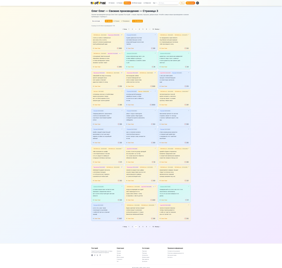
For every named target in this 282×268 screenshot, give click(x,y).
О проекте (119, 259)
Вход (182, 3)
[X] (97, 255)
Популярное (126, 21)
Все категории (96, 21)
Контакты (170, 257)
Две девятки (145, 259)
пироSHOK (113, 53)
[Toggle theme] (197, 2)
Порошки (131, 35)
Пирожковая (113, 35)
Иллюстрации (138, 3)
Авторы (128, 3)
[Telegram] (100, 255)
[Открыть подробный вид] (122, 34)
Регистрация (190, 3)
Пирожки (144, 251)
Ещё (154, 3)
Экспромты (145, 255)
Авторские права (172, 255)
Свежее (112, 3)
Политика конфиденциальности (176, 253)
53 (153, 29)
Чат (118, 261)
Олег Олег (97, 48)
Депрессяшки (145, 257)
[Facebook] (94, 255)
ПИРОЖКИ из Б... (100, 35)
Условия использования (174, 251)
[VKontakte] (92, 255)
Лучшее (120, 3)
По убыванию (138, 21)
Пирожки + (98, 91)
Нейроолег (148, 3)
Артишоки (132, 53)
